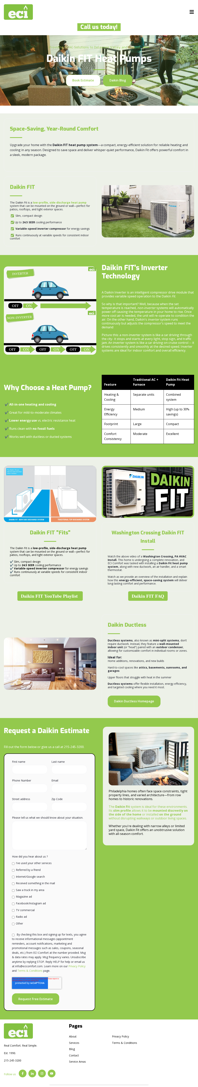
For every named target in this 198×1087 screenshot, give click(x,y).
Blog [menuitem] (72, 1049)
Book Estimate (83, 80)
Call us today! (97, 27)
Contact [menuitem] (74, 1055)
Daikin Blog (117, 80)
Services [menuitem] (74, 1043)
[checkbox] (49, 893)
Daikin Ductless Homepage (134, 701)
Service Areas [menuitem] (77, 1061)
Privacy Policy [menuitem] (120, 1036)
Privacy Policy (76, 966)
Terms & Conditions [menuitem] (124, 1043)
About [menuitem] (73, 1036)
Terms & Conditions (30, 970)
